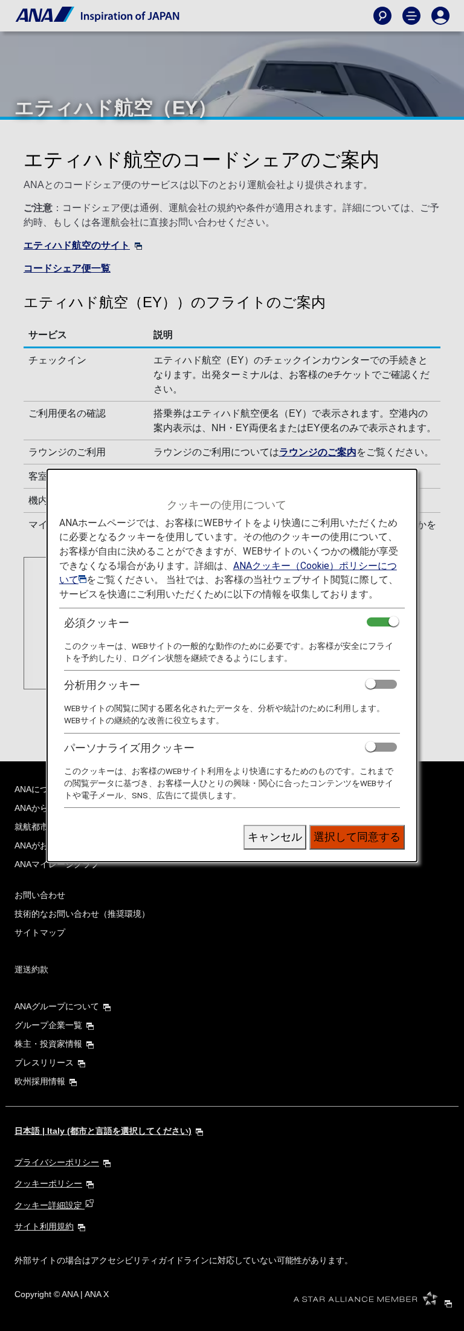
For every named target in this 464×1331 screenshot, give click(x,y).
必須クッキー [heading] (96, 622)
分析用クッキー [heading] (102, 685)
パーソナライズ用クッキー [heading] (129, 747)
